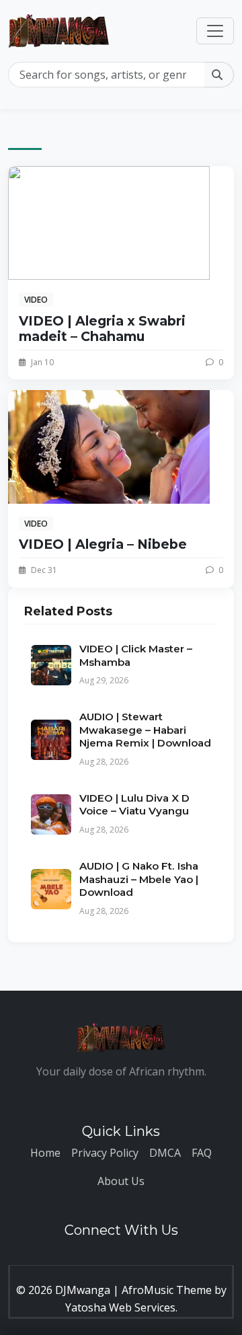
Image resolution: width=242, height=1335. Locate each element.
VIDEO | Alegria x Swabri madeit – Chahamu (102, 328)
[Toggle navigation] (215, 30)
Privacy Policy (104, 1152)
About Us (121, 1181)
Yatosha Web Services (120, 1307)
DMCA (165, 1152)
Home (45, 1152)
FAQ (202, 1152)
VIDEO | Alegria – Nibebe (103, 544)
